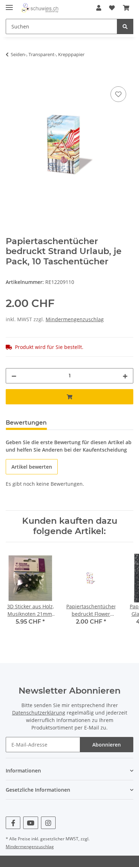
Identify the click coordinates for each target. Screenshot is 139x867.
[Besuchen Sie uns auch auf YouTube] (30, 823)
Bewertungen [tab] (26, 422)
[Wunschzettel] (112, 8)
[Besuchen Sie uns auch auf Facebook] (13, 823)
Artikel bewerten (31, 466)
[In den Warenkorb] (11, 77)
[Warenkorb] (126, 8)
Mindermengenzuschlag (75, 319)
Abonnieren (106, 744)
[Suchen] (125, 26)
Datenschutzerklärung (38, 712)
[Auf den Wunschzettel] (118, 94)
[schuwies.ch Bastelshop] (39, 8)
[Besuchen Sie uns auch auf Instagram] (48, 823)
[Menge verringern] (14, 375)
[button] (98, 8)
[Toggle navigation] (9, 4)
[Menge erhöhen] (125, 375)
